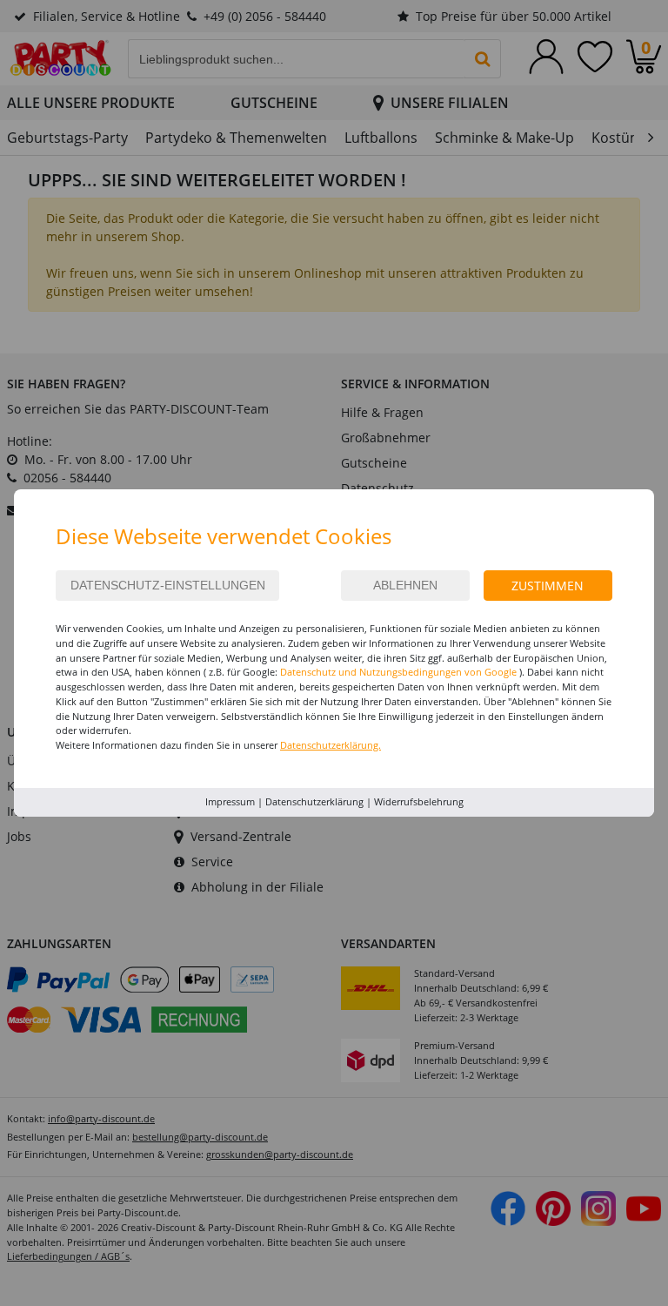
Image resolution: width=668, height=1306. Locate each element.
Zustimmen (547, 585)
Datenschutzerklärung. (330, 744)
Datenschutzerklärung (314, 801)
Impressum (230, 801)
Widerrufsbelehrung (419, 801)
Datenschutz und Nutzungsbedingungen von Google (398, 671)
